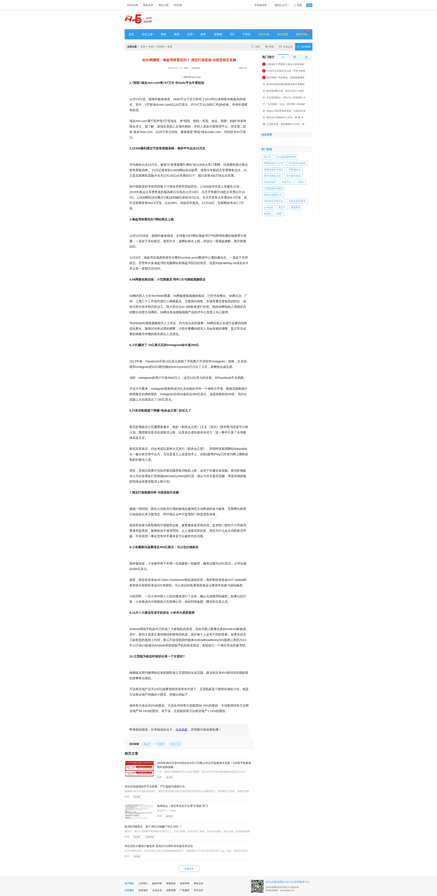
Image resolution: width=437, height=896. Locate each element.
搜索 (299, 5)
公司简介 (143, 883)
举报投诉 (171, 883)
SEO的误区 (270, 182)
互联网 (160, 46)
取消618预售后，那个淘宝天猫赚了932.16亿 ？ (153, 826)
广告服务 (184, 890)
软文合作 (198, 890)
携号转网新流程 (272, 175)
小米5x (300, 182)
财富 (203, 34)
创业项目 (143, 890)
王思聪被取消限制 (273, 188)
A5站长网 (132, 5)
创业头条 (263, 34)
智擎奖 (267, 213)
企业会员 (288, 46)
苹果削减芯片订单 (273, 163)
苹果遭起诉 (295, 169)
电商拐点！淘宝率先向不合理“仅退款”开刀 (182, 806)
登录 (309, 5)
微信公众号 (281, 5)
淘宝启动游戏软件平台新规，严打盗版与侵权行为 (155, 786)
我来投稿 (196, 68)
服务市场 (301, 34)
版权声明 (157, 883)
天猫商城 (149, 837)
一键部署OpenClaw (191, 77)
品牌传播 (171, 890)
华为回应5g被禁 (297, 163)
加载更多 (189, 868)
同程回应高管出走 (273, 201)
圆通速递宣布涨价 (273, 169)
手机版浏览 (260, 5)
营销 (163, 34)
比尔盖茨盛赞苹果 (286, 157)
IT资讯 (246, 34)
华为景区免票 (293, 175)
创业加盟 (282, 34)
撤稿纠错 (243, 68)
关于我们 (129, 883)
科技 (151, 46)
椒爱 (279, 213)
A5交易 (178, 5)
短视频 (218, 34)
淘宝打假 (175, 744)
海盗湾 (147, 744)
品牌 (257, 46)
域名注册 (163, 5)
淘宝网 (160, 744)
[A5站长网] (138, 19)
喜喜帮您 (296, 207)
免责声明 (184, 883)
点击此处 (181, 729)
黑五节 (282, 207)
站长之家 (147, 34)
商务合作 (148, 5)
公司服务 (129, 890)
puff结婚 (268, 207)
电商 (176, 34)
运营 (190, 34)
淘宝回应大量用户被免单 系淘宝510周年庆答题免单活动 (159, 846)
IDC (232, 34)
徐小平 (267, 157)
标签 (271, 46)
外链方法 (286, 182)
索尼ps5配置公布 (273, 194)
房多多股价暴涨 (297, 201)
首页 (131, 34)
